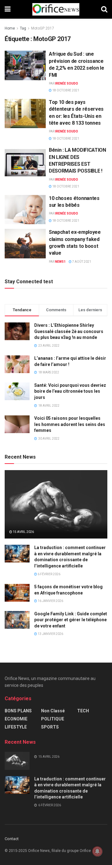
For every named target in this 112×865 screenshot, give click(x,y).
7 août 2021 (81, 261)
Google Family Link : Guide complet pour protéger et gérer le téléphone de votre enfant (70, 619)
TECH (83, 710)
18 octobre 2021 (65, 90)
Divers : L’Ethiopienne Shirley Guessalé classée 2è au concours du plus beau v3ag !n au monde (68, 331)
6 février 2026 (48, 574)
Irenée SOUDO (66, 83)
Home (10, 28)
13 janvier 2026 (50, 634)
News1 (60, 261)
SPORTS (50, 726)
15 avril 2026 (23, 532)
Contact (12, 838)
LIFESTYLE (16, 726)
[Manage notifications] (97, 851)
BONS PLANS (18, 710)
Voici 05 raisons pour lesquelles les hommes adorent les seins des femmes (69, 424)
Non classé (53, 710)
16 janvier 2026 (50, 601)
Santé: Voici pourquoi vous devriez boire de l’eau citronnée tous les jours (70, 391)
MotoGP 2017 (42, 28)
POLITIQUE (52, 718)
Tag (23, 28)
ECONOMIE (16, 718)
